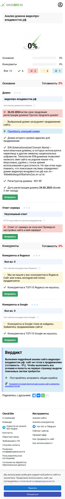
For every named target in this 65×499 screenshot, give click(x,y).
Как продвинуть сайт (43, 439)
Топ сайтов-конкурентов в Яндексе (21, 268)
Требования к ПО (11, 441)
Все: (8, 70)
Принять (32, 488)
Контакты (7, 432)
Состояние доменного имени (18, 105)
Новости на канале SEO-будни (16, 427)
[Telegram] (34, 395)
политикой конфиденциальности (37, 481)
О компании (8, 418)
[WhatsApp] (43, 395)
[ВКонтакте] (38, 395)
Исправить (10, 197)
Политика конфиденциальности (13, 450)
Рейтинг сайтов (40, 431)
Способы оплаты (11, 445)
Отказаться (32, 494)
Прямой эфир (39, 435)
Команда (7, 422)
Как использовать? (42, 443)
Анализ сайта (39, 418)
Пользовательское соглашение (12, 457)
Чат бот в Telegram (46, 426)
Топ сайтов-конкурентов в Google (20, 317)
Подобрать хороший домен (24, 131)
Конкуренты (9, 64)
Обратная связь (10, 437)
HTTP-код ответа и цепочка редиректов (23, 220)
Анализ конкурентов (43, 422)
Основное (8, 57)
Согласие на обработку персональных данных (14, 463)
